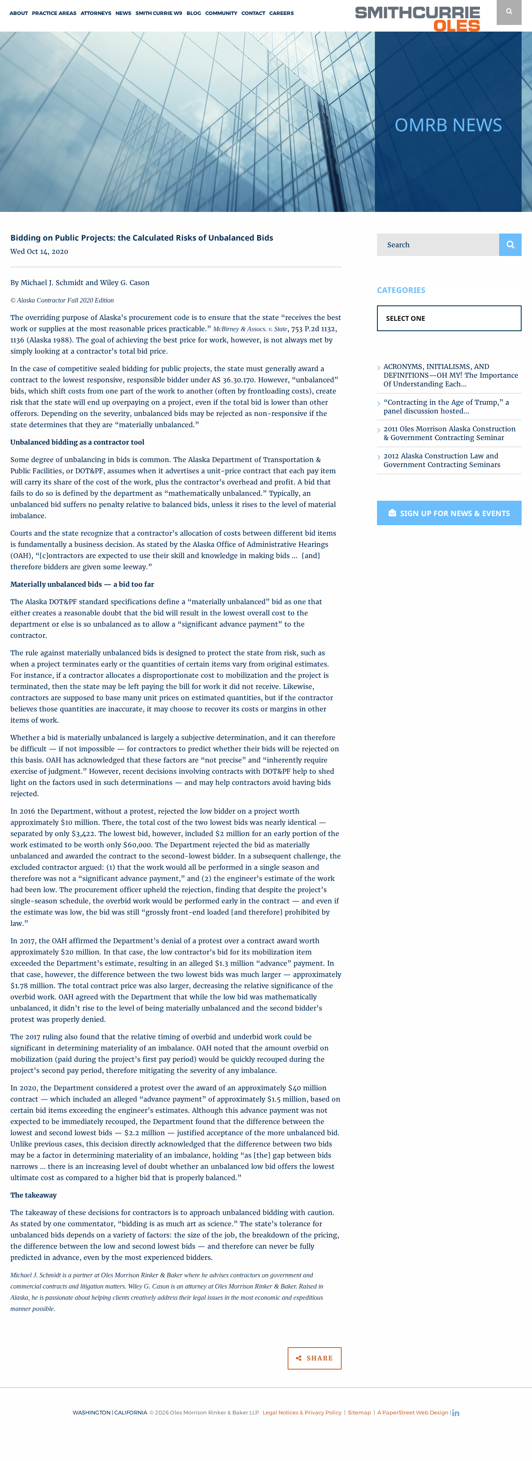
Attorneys (96, 13)
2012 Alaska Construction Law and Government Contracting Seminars (442, 460)
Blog (194, 13)
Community (221, 13)
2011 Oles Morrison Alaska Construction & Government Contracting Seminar (450, 433)
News (123, 13)
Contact (253, 13)
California (130, 1412)
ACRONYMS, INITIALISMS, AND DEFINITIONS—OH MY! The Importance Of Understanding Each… (451, 375)
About (19, 13)
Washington (92, 1412)
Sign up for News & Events (454, 513)
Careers (281, 13)
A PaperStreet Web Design (412, 1412)
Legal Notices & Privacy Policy (302, 1412)
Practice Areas (54, 13)
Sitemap (359, 1412)
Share (318, 1358)
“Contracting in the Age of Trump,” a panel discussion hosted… (446, 406)
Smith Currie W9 (158, 13)
